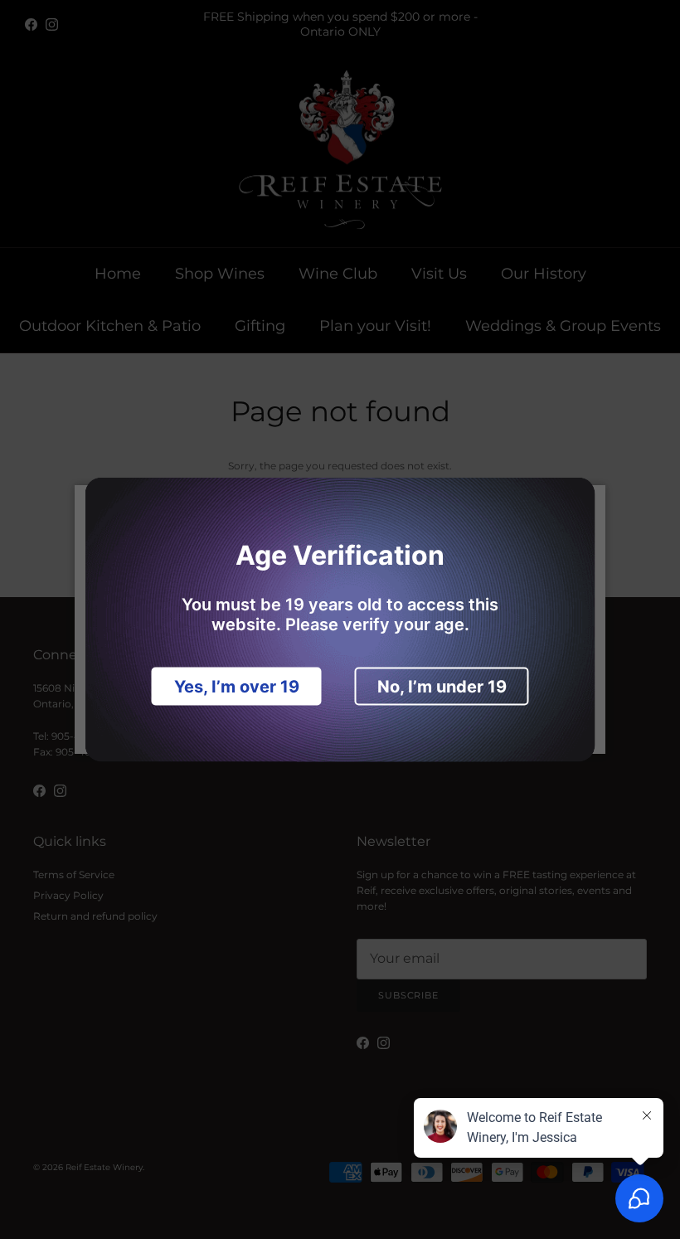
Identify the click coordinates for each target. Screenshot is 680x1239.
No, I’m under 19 (442, 687)
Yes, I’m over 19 (236, 687)
